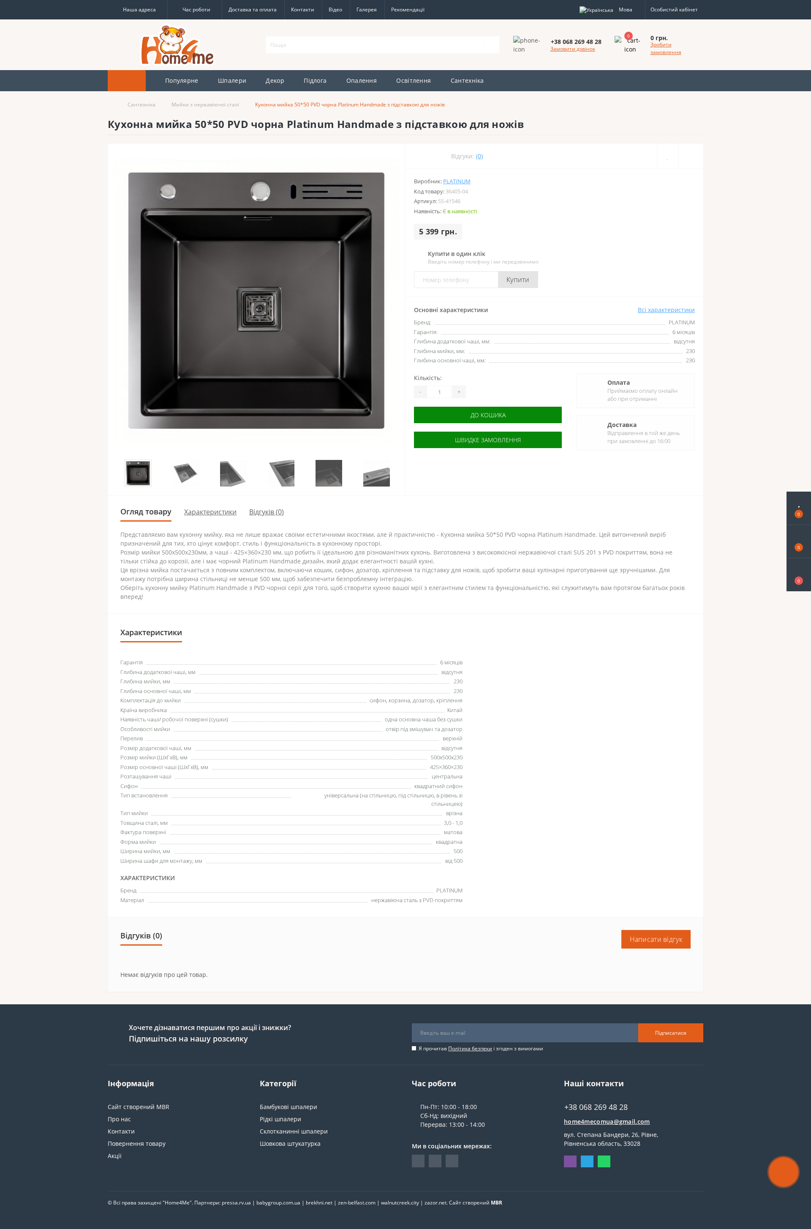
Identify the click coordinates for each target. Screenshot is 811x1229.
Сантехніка (467, 80)
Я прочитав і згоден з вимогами (481, 1048)
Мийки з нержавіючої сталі (205, 104)
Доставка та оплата (253, 9)
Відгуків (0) (266, 512)
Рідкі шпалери (280, 1119)
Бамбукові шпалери (288, 1107)
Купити (518, 279)
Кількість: (428, 378)
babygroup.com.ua (278, 1202)
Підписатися (670, 1032)
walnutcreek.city (400, 1202)
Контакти (302, 9)
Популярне (182, 80)
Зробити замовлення (665, 48)
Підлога (315, 80)
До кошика (488, 415)
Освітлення (413, 80)
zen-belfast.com (357, 1202)
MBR (496, 1202)
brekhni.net (319, 1202)
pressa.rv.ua (236, 1202)
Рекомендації (408, 9)
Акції (115, 1156)
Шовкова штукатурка (290, 1143)
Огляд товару (145, 511)
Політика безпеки (470, 1048)
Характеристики (210, 512)
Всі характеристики (666, 310)
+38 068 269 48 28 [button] (596, 1107)
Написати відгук (656, 939)
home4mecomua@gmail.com (607, 1122)
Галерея (367, 9)
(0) (479, 156)
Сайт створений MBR (138, 1107)
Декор (275, 80)
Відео (335, 9)
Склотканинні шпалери (294, 1131)
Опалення (361, 80)
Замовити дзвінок (572, 48)
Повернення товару (137, 1143)
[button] (137, 9)
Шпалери (232, 80)
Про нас (119, 1119)
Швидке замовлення (488, 440)
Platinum (457, 181)
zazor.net (435, 1202)
